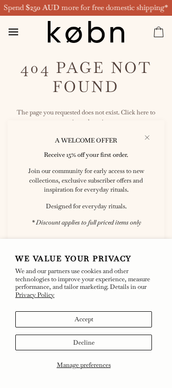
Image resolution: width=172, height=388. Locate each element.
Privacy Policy (34, 295)
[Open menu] (22, 32)
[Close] (151, 138)
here (143, 112)
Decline (84, 342)
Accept (84, 319)
